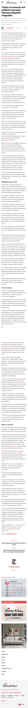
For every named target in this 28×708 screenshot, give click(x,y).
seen (15, 464)
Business (3, 657)
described (22, 379)
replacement (7, 346)
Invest (2, 660)
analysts (15, 350)
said (14, 382)
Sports (3, 665)
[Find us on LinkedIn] (7, 704)
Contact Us (17, 695)
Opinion (3, 662)
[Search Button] (21, 2)
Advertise (23, 695)
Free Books (10, 697)
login (6, 577)
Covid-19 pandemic (8, 56)
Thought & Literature (6, 668)
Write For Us (3, 697)
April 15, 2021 (19, 27)
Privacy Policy (10, 695)
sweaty (5, 136)
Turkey (3, 651)
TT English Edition (9, 27)
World (2, 674)
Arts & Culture (4, 654)
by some (13, 446)
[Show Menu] (2, 2)
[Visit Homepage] (11, 2)
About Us (3, 695)
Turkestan (3, 671)
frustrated (7, 140)
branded (15, 237)
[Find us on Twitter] (2, 704)
